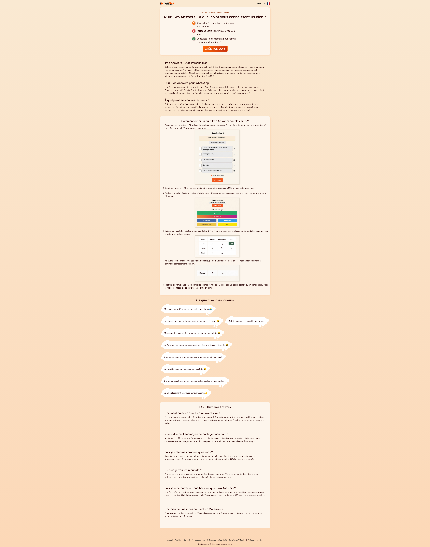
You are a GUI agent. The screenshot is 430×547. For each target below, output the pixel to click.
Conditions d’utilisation (237, 540)
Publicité (178, 540)
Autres (226, 12)
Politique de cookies (255, 540)
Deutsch (204, 12)
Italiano (212, 12)
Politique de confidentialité (217, 540)
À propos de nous (198, 540)
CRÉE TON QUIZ (215, 48)
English (219, 12)
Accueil (170, 540)
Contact (187, 540)
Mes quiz (261, 3)
